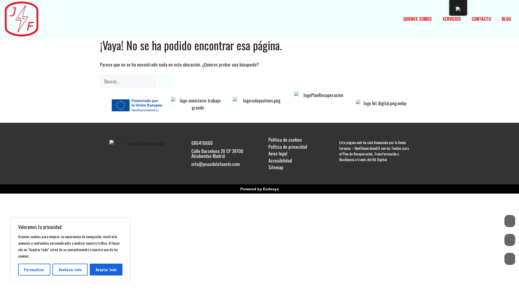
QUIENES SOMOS (417, 19)
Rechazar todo (70, 269)
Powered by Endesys (259, 189)
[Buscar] (165, 81)
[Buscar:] (128, 81)
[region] (70, 249)
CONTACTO (481, 19)
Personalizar (34, 269)
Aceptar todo (106, 269)
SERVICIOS (452, 19)
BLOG (506, 19)
